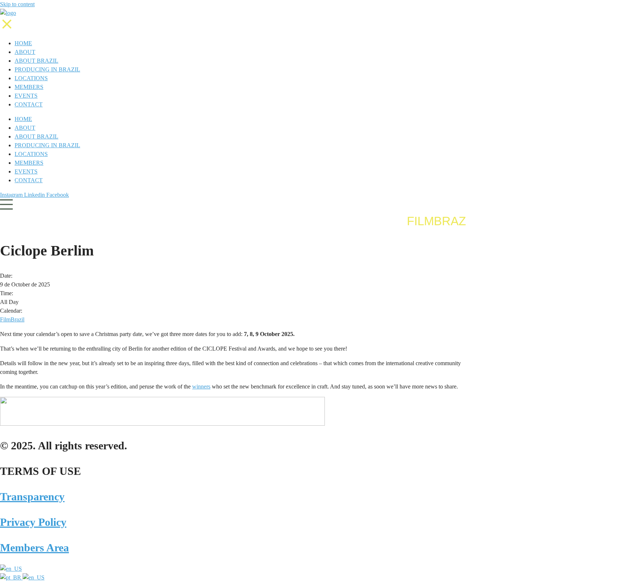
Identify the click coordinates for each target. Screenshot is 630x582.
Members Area (34, 548)
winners (201, 386)
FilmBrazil (12, 319)
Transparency (32, 497)
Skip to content (17, 4)
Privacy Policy (33, 522)
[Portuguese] (11, 577)
